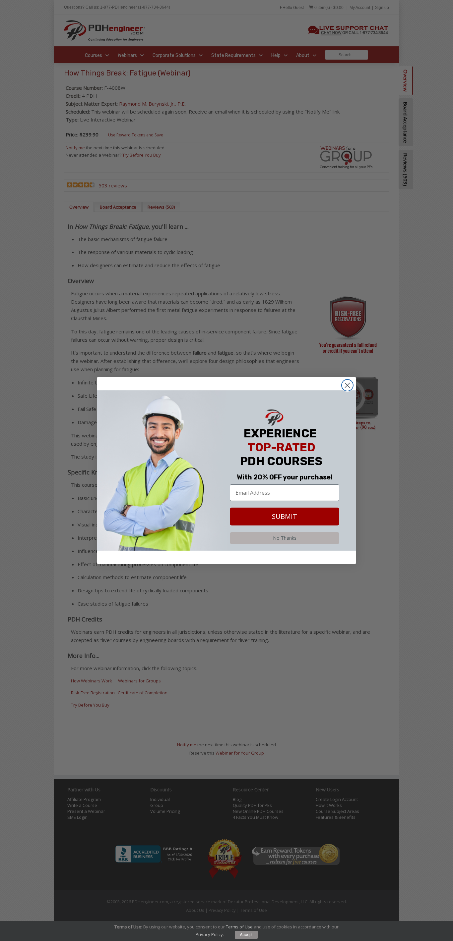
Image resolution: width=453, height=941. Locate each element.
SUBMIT (284, 516)
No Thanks (284, 538)
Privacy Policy (209, 934)
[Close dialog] (347, 385)
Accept (246, 934)
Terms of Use (239, 927)
